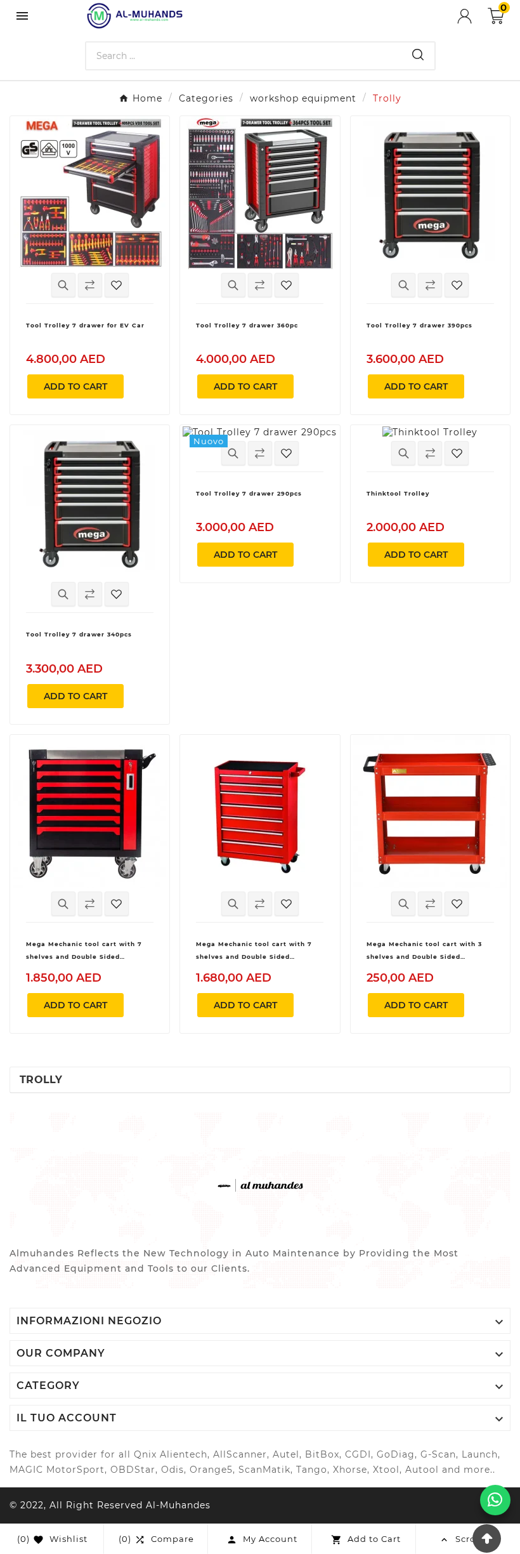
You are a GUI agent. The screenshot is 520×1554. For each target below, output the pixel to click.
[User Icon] (472, 16)
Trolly (41, 1080)
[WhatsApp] (495, 1500)
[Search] (418, 54)
